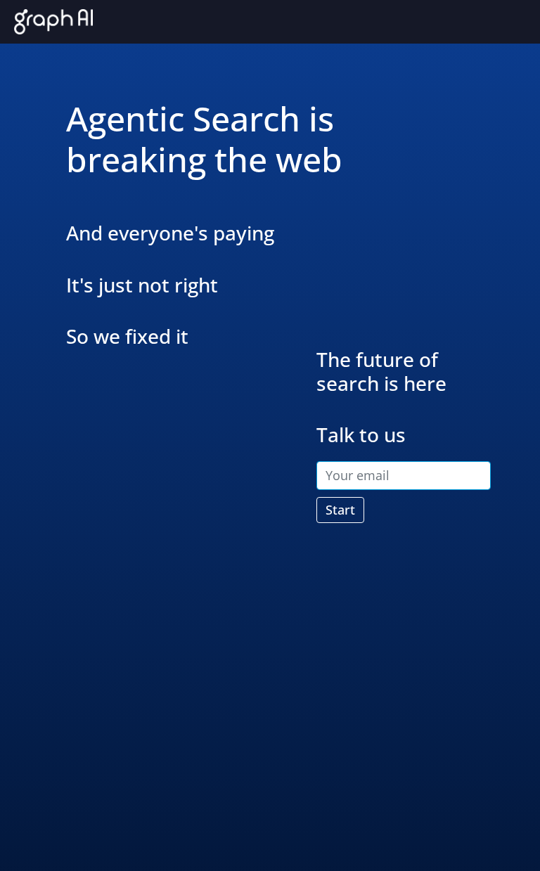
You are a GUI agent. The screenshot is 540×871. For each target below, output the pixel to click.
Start (340, 509)
